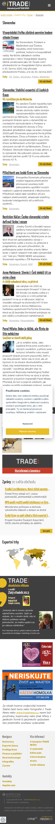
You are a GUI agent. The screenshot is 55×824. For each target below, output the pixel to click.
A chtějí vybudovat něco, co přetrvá (27, 277)
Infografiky (8, 761)
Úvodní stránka (6, 14)
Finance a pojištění (12, 753)
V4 (10, 76)
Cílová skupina (38, 756)
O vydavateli (36, 749)
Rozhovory (8, 741)
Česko (16, 76)
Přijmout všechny (27, 431)
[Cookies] (3, 820)
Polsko (35, 76)
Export (23, 264)
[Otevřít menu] (49, 5)
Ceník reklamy (37, 764)
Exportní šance (10, 745)
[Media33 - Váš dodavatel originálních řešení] (46, 819)
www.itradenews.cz (27, 712)
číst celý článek (45, 81)
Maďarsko (45, 76)
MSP (30, 264)
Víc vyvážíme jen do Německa (25, 94)
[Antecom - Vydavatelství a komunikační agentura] (11, 795)
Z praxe (6, 765)
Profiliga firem (9, 749)
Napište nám (8, 785)
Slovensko (39, 14)
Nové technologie (11, 757)
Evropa (30, 14)
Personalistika (27, 320)
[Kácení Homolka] (27, 685)
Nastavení (28, 424)
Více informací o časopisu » (27, 471)
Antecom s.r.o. (34, 799)
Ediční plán (36, 752)
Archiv (33, 760)
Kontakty (7, 781)
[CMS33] (32, 818)
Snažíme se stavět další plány (26, 333)
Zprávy (19, 481)
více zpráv (46, 531)
